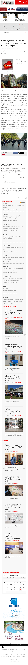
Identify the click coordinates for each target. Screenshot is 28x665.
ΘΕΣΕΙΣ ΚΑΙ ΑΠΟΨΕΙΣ (5, 656)
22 (20, 587)
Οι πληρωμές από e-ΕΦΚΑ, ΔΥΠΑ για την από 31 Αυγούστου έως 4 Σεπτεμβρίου (12, 181)
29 (20, 589)
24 (4, 589)
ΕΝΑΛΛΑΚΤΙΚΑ (12, 656)
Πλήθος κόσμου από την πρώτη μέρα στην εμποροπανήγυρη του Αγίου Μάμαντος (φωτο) (20, 17)
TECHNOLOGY (6, 657)
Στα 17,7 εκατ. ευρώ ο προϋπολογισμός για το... (10, 289)
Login (23, 2)
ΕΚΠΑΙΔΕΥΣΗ (18, 656)
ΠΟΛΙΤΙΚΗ (6, 214)
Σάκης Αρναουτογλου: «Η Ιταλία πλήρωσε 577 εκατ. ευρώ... (12, 217)
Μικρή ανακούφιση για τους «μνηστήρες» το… (14, 346)
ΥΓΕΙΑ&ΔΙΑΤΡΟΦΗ (21, 649)
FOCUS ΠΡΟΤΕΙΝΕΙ (7, 653)
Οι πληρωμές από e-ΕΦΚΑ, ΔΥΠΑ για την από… (13, 479)
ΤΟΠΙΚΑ (5, 266)
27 (14, 589)
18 (7, 587)
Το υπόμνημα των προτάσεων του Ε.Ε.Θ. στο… (14, 447)
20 (14, 587)
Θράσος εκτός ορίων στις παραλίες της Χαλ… (13, 312)
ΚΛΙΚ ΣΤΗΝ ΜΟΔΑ (4, 654)
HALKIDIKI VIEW (13, 657)
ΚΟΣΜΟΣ (19, 648)
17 (4, 587)
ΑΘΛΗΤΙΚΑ (10, 649)
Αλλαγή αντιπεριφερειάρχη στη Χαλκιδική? (13, 411)
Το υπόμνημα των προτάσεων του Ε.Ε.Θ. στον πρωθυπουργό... (13, 227)
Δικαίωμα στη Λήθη (5, 643)
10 (4, 585)
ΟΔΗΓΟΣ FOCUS (13, 659)
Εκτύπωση (3, 53)
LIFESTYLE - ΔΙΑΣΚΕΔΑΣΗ (14, 654)
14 (17, 585)
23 (24, 587)
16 (24, 585)
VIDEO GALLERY (20, 657)
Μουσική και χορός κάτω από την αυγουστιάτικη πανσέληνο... (12, 279)
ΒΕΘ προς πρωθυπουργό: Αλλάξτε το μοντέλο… (13, 536)
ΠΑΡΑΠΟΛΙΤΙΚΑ (14, 653)
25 (7, 589)
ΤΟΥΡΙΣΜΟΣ (10, 648)
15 (20, 585)
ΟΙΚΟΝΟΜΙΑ (6, 224)
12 (11, 585)
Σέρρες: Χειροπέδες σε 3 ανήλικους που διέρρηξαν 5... (13, 237)
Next (25, 335)
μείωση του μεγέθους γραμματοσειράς (13, 51)
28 (17, 589)
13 (14, 585)
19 (11, 587)
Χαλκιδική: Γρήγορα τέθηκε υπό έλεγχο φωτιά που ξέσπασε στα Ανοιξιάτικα (7, 17)
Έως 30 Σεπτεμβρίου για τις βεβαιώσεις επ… (13, 507)
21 (17, 587)
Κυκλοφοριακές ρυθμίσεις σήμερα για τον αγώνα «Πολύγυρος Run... (13, 300)
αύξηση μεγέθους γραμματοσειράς (14, 51)
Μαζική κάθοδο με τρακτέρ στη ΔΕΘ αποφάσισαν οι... (13, 258)
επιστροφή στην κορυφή (20, 198)
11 (7, 585)
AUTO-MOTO (20, 653)
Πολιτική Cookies (22, 643)
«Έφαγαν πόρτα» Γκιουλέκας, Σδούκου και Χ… (13, 378)
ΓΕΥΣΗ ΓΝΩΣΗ (22, 654)
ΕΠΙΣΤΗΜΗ (24, 656)
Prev (4, 335)
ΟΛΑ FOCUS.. (13, 651)
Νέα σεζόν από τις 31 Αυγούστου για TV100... (13, 206)
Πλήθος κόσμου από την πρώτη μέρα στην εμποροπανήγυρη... (13, 269)
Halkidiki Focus (13, 50)
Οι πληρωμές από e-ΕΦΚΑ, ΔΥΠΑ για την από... (13, 248)
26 (11, 589)
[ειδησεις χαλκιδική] (2, 647)
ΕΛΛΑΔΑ (23, 51)
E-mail (8, 53)
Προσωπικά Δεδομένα (14, 643)
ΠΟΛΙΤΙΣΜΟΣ (7, 276)
